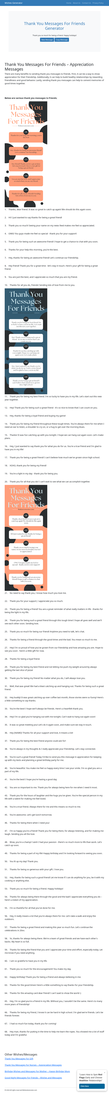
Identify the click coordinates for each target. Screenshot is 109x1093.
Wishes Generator (13, 2)
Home (68, 3)
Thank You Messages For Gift (19, 1058)
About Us (76, 3)
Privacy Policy (98, 3)
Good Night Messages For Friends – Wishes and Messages (33, 1077)
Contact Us (86, 3)
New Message (47, 40)
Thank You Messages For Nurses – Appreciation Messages (33, 1065)
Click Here (84, 1086)
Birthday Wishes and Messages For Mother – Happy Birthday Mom (37, 1071)
